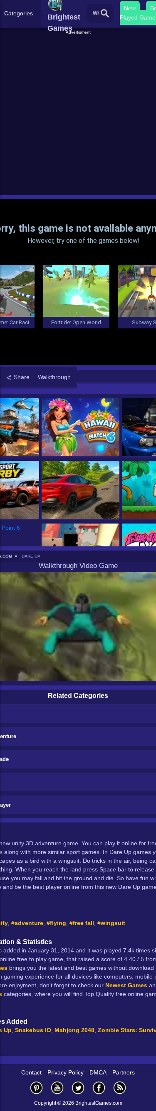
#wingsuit (111, 923)
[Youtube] (57, 1087)
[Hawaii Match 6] (80, 428)
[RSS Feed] (119, 1087)
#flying (56, 923)
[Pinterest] (36, 1087)
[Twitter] (78, 1087)
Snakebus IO (33, 1030)
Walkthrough (54, 377)
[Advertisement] (78, 113)
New (130, 8)
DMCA (97, 1072)
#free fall (81, 923)
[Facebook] (99, 1087)
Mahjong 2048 (74, 1030)
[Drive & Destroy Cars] (80, 490)
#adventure (27, 923)
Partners (123, 1072)
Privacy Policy (65, 1072)
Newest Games (126, 985)
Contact (31, 1072)
